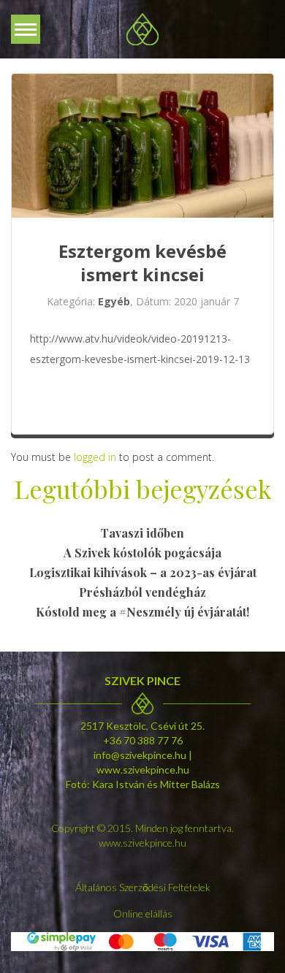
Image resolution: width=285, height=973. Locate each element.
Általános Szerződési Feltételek (142, 887)
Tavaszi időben (142, 533)
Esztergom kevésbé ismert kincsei (142, 262)
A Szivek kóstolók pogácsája (142, 552)
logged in (95, 457)
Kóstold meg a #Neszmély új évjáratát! (142, 611)
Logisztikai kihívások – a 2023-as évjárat (142, 572)
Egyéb (114, 301)
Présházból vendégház (142, 592)
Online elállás (142, 913)
